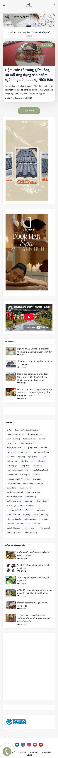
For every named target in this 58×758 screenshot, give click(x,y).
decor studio (11, 443)
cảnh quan (42, 461)
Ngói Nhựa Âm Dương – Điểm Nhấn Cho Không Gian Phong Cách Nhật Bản (34, 350)
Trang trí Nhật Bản (33, 492)
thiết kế (37, 524)
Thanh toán (46, 752)
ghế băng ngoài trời (14, 501)
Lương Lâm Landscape (15, 434)
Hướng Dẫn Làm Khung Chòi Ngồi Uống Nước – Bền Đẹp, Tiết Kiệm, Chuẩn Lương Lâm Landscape (32, 377)
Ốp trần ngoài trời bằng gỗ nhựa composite (32, 604)
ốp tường (21, 457)
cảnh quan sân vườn (27, 443)
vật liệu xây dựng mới (15, 492)
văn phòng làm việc (14, 532)
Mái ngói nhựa (12, 461)
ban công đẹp (25, 475)
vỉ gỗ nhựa (11, 457)
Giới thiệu (22, 752)
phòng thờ (28, 501)
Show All (29, 36)
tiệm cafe (28, 510)
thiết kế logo (11, 506)
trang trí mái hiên (13, 483)
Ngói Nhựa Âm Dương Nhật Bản (26, 430)
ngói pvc (45, 519)
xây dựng (26, 515)
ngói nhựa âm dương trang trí (17, 470)
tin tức (9, 430)
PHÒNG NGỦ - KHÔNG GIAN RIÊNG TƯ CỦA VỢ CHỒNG (33, 554)
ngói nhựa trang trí (31, 519)
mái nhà (37, 475)
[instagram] (29, 745)
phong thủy (37, 479)
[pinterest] (41, 745)
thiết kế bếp (38, 466)
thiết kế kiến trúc (29, 439)
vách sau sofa (29, 528)
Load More (29, 110)
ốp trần (43, 457)
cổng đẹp (24, 461)
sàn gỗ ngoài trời (31, 448)
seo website (11, 488)
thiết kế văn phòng (26, 506)
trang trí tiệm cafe (13, 528)
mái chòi (42, 439)
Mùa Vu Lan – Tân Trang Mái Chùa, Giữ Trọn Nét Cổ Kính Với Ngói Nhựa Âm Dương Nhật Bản (34, 392)
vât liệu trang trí (44, 528)
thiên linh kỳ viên (42, 501)
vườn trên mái (41, 510)
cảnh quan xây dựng (14, 497)
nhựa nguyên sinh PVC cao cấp (18, 479)
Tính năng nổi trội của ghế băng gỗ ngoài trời (33, 579)
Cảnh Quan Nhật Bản (34, 434)
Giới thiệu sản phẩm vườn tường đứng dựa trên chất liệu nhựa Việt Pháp (34, 592)
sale (33, 461)
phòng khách (25, 466)
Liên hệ (29, 755)
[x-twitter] (23, 745)
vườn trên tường (31, 532)
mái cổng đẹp (12, 466)
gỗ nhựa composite (14, 448)
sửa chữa (10, 524)
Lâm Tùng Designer (14, 98)
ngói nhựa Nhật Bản (41, 452)
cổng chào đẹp (30, 497)
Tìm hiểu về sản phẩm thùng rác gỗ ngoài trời (33, 566)
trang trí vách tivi (26, 488)
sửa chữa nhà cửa (23, 524)
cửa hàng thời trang (41, 515)
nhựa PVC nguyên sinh (40, 470)
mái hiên (44, 448)
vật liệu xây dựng (13, 439)
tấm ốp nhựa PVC (24, 452)
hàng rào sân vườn (14, 519)
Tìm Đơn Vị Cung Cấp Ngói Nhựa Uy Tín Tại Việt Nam (34, 363)
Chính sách (34, 752)
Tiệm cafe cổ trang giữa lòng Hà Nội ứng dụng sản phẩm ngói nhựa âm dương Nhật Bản (29, 75)
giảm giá (40, 483)
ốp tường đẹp (12, 475)
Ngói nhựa (10, 452)
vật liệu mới (32, 457)
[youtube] (35, 745)
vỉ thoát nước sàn (13, 515)
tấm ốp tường (28, 483)
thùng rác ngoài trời (14, 510)
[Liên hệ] (6, 753)
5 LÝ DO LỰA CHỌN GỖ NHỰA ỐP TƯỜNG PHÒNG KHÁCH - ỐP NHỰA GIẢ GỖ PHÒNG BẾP (34, 618)
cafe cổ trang (47, 45)
